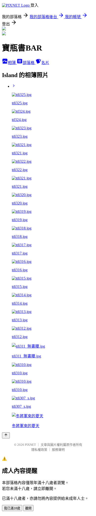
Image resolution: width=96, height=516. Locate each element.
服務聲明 (58, 449)
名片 (45, 63)
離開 (28, 508)
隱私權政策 (39, 449)
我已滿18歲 (12, 508)
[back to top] (6, 435)
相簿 (12, 63)
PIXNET (30, 445)
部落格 (29, 63)
